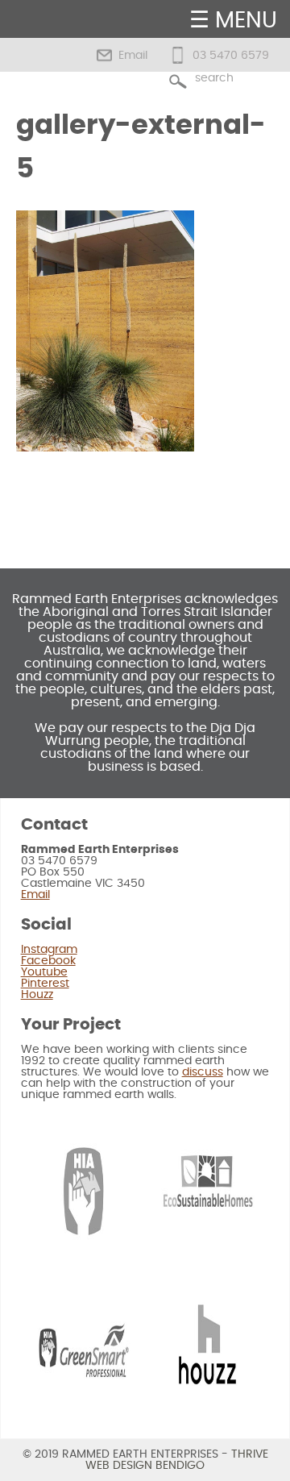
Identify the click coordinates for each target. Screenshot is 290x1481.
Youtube (44, 972)
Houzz (37, 995)
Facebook (48, 961)
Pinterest (45, 983)
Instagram (49, 949)
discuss (202, 1072)
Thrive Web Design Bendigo (176, 1460)
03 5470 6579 (231, 55)
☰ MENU (233, 21)
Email (132, 55)
